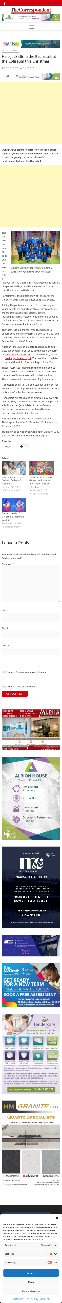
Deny (31, 1282)
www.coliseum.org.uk (36, 435)
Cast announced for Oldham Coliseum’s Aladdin (12, 480)
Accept (31, 1272)
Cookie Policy (18, 1298)
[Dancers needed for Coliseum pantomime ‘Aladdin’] (14, 505)
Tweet (6, 446)
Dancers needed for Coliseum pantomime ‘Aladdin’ (13, 516)
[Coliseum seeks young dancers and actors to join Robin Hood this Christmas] (41, 468)
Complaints (45, 1298)
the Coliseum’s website (17, 354)
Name (6, 610)
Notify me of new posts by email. (19, 686)
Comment (8, 564)
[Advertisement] (31, 113)
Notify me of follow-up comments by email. (25, 672)
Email (5, 628)
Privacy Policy (32, 1298)
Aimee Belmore (11, 67)
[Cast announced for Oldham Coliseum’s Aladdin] (14, 468)
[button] (57, 1218)
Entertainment (10, 50)
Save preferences (31, 1291)
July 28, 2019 (28, 67)
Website (6, 645)
